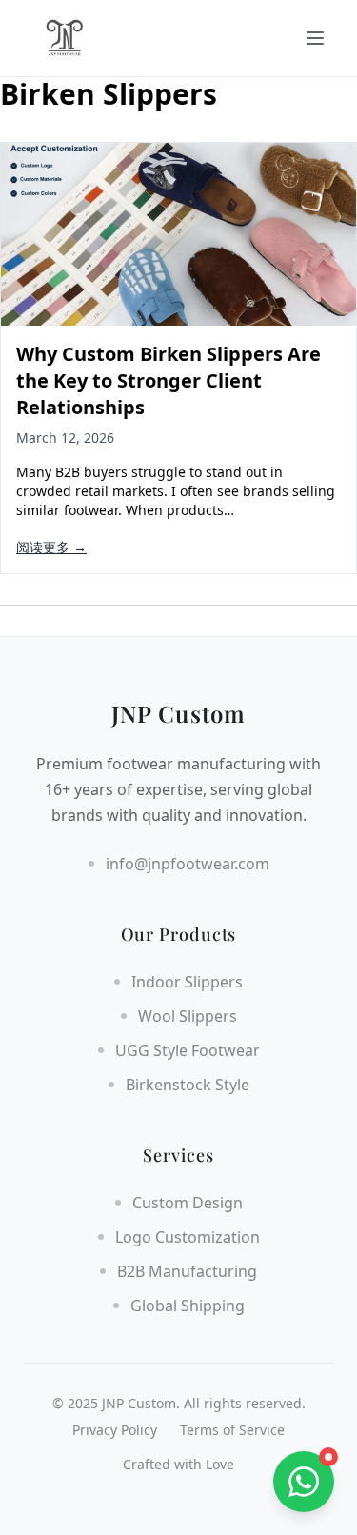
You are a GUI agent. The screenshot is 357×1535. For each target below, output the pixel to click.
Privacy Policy (114, 1430)
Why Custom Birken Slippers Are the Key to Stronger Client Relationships (168, 380)
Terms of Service (232, 1430)
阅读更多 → (51, 547)
